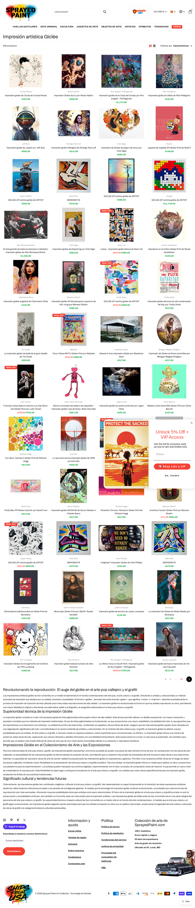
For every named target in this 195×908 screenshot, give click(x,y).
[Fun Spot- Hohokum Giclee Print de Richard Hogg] (25, 434)
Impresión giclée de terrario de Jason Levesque (121, 611)
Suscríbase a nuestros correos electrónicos (25, 834)
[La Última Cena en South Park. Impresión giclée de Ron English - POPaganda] (121, 639)
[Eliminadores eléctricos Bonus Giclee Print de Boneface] (25, 587)
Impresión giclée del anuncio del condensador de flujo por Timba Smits (169, 303)
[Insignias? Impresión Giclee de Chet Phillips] (121, 538)
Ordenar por (166, 46)
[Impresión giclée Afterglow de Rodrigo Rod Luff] (73, 123)
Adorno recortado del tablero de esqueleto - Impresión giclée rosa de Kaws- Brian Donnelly (73, 407)
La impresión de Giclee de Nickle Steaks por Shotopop (169, 613)
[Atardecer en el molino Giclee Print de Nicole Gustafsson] (169, 225)
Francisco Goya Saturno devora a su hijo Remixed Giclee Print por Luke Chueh (25, 407)
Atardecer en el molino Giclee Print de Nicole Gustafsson (169, 250)
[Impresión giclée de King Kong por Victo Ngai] (73, 225)
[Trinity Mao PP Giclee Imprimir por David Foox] (25, 486)
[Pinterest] (11, 820)
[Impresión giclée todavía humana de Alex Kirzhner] (73, 639)
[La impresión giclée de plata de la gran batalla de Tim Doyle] (25, 329)
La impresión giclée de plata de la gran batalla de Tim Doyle (25, 355)
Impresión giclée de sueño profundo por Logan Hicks (121, 407)
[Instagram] (4, 820)
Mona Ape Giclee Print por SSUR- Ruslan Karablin (73, 613)
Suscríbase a (14, 851)
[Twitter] (24, 820)
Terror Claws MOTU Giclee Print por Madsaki (73, 353)
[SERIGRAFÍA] (73, 176)
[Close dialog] (191, 423)
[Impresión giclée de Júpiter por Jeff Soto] (25, 123)
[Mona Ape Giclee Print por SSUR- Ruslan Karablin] (73, 587)
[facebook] (18, 820)
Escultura (66, 27)
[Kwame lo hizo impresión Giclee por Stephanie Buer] (121, 329)
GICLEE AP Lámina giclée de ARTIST (26, 200)
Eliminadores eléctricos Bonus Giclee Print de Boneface (25, 613)
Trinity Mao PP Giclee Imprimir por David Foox (25, 510)
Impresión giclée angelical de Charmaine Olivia (26, 301)
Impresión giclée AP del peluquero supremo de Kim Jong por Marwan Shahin (73, 303)
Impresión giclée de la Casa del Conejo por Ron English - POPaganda (121, 97)
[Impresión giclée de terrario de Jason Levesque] (121, 587)
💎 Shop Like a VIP (172, 466)
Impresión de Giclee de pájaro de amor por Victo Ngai (121, 149)
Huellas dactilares (25, 27)
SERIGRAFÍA (73, 200)
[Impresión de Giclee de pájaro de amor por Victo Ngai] (121, 123)
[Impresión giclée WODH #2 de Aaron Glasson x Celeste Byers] (73, 486)
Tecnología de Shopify (80, 893)
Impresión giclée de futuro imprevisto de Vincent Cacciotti (169, 665)
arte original (48, 27)
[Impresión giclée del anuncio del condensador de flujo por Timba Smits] (169, 277)
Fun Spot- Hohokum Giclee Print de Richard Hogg (25, 459)
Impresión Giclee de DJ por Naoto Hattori (73, 95)
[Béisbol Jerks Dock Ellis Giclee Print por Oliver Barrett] (169, 381)
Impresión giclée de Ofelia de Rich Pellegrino (169, 95)
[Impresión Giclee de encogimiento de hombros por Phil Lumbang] (25, 639)
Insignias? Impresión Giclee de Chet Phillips (121, 562)
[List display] (154, 46)
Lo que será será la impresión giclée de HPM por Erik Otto (74, 459)
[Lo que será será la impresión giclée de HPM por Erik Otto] (73, 434)
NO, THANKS (172, 476)
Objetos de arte (111, 27)
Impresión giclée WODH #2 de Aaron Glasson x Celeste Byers (73, 512)
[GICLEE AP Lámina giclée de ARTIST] (25, 176)
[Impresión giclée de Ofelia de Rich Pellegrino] (169, 71)
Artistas (130, 27)
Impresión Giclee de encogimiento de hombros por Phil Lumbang (26, 665)
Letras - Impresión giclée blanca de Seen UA (121, 249)
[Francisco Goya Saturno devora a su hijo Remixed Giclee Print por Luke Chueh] (25, 381)
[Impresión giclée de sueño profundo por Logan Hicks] (121, 381)
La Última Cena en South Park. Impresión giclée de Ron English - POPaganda (121, 665)
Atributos (145, 27)
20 (181, 679)
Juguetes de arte (87, 27)
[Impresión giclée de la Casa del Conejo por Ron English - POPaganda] (121, 71)
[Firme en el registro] (182, 11)
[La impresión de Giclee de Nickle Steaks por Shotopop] (169, 587)
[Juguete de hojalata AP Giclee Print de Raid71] (169, 123)
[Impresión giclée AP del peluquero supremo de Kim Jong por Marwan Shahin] (73, 277)
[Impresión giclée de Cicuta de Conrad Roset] (25, 71)
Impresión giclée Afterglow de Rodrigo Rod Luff (73, 148)
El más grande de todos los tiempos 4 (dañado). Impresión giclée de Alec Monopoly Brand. (25, 250)
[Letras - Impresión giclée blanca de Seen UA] (121, 225)
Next (189, 679)
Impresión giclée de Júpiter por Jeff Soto (26, 148)
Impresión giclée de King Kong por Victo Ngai (73, 249)
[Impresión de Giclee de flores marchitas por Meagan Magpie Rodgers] (169, 329)
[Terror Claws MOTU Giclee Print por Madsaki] (73, 329)
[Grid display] (150, 46)
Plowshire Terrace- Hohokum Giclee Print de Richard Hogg (121, 512)
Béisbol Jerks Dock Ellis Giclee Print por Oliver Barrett (169, 407)
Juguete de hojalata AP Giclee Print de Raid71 (169, 148)
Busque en (105, 11)
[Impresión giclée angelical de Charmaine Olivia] (25, 277)
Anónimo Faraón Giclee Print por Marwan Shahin (169, 512)
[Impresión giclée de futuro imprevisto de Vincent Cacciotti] (169, 639)
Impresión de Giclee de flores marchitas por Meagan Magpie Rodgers (169, 355)
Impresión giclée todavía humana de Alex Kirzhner (73, 665)
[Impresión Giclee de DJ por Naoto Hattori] (73, 71)
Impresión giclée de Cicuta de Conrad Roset (26, 95)
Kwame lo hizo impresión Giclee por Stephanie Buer (121, 355)
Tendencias (161, 27)
